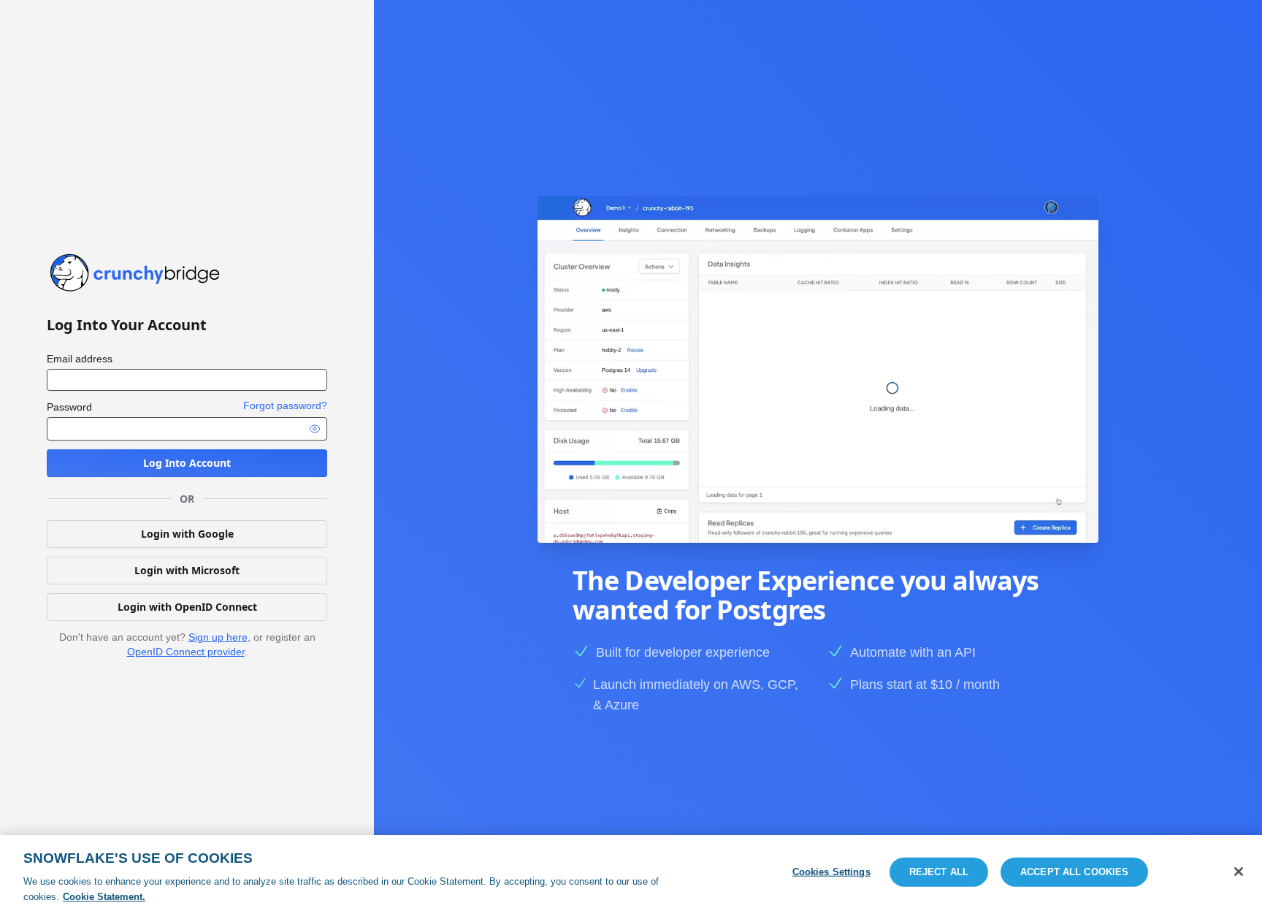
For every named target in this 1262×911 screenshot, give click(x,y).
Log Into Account (187, 463)
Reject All (938, 871)
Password (69, 407)
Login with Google (187, 534)
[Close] (1239, 871)
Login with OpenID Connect (187, 607)
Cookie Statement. (104, 896)
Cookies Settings (831, 871)
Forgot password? (285, 405)
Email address (79, 359)
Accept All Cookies (1074, 871)
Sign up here (218, 637)
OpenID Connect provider (186, 651)
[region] (631, 873)
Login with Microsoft (187, 570)
